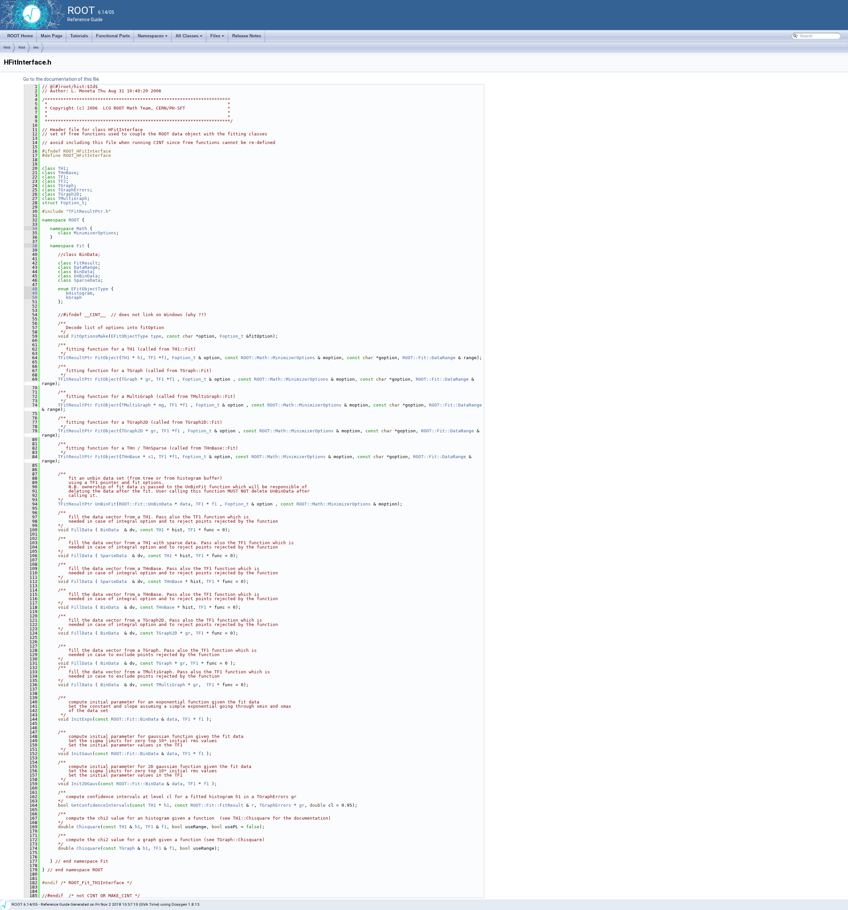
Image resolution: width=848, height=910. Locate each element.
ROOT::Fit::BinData (135, 719)
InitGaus (81, 753)
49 (30, 293)
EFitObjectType (89, 288)
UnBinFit (105, 504)
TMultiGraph (72, 198)
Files (217, 37)
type (156, 336)
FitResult (86, 263)
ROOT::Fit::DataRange (428, 357)
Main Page (51, 35)
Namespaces (153, 37)
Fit (80, 245)
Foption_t (72, 202)
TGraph (66, 185)
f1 (164, 357)
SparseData (87, 280)
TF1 (62, 176)
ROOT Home (20, 35)
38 (30, 245)
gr (148, 379)
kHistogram (79, 293)
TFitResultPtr (75, 357)
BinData (83, 271)
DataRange (86, 267)
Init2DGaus (84, 783)
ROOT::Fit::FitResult (216, 805)
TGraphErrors (74, 189)
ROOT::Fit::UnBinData (145, 504)
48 (30, 288)
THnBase (67, 172)
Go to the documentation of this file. (61, 79)
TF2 (62, 181)
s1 (150, 456)
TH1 (62, 168)
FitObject (107, 357)
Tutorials (79, 35)
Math (82, 228)
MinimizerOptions (95, 232)
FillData (81, 529)
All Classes (189, 37)
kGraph (74, 297)
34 (30, 228)
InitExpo (81, 719)
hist (7, 47)
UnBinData (86, 275)
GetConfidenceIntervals (100, 805)
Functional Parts (113, 35)
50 (30, 297)
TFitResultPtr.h (88, 211)
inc (36, 47)
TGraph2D (68, 194)
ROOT (74, 219)
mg (161, 405)
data (185, 504)
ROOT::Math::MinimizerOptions (278, 357)
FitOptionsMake (89, 336)
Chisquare (88, 826)
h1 (140, 357)
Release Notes (246, 35)
